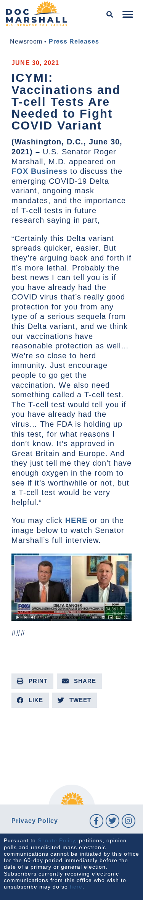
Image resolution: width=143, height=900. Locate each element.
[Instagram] (128, 821)
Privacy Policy (34, 820)
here (76, 887)
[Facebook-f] (96, 821)
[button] (110, 14)
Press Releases (74, 41)
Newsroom (26, 41)
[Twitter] (112, 821)
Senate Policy (56, 840)
